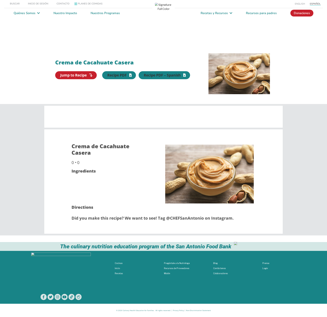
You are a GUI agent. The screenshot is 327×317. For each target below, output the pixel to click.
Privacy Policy (178, 310)
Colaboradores (220, 273)
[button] (119, 75)
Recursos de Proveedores (176, 268)
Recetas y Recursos (214, 13)
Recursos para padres (261, 13)
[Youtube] (64, 297)
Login (265, 268)
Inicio (117, 268)
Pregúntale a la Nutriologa (177, 263)
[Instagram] (57, 297)
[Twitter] (51, 297)
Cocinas (118, 263)
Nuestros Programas (105, 13)
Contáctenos (219, 268)
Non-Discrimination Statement (198, 310)
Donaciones (302, 13)
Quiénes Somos (24, 13)
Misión (167, 273)
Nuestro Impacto (65, 13)
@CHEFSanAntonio (185, 218)
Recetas (119, 273)
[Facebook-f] (44, 297)
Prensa (265, 263)
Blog (215, 263)
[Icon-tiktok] (71, 297)
